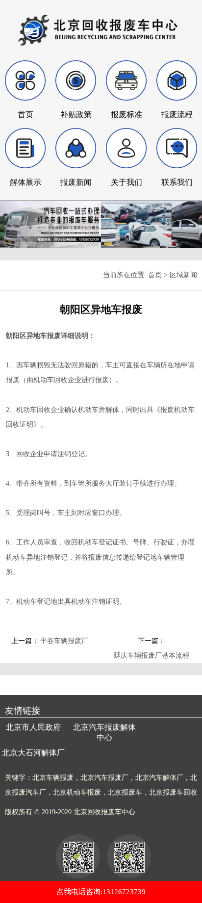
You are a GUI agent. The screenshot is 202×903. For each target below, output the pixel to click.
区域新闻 (183, 275)
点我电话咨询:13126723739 (101, 892)
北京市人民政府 (33, 727)
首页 (155, 275)
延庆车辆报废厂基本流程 (151, 655)
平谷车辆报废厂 (64, 641)
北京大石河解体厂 (33, 752)
